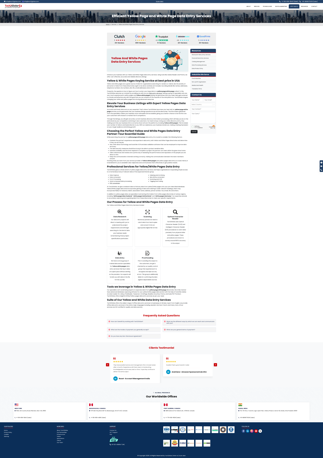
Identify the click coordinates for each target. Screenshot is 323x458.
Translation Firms (197, 89)
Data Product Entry (197, 68)
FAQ (111, 434)
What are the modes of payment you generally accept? (130, 330)
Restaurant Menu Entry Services (201, 55)
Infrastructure (61, 434)
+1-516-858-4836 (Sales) (98, 417)
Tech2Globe (168, 455)
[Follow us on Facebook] (243, 431)
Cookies (6, 434)
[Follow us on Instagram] (252, 431)
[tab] (133, 321)
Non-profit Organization (199, 82)
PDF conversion (115, 183)
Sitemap (6, 436)
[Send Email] (321, 166)
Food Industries (196, 78)
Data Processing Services (199, 65)
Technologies (267, 6)
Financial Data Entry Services (200, 58)
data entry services (155, 93)
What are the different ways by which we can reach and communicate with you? (190, 322)
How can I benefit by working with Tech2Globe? (127, 321)
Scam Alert (182, 455)
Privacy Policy (8, 432)
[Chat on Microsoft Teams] (321, 162)
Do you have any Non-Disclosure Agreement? (126, 336)
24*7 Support (114, 432)
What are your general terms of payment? (180, 330)
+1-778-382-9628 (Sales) (173, 417)
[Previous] (107, 364)
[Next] (215, 364)
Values (59, 436)
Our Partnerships (62, 432)
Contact (314, 6)
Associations (60, 438)
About (248, 6)
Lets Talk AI (294, 6)
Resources (304, 6)
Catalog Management (198, 61)
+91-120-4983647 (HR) (118, 444)
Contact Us (113, 430)
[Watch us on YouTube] (256, 431)
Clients (59, 440)
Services (256, 6)
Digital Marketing (281, 6)
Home (108, 24)
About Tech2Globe (62, 430)
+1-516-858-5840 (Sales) (289, 1)
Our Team (60, 442)
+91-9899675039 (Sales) (310, 1)
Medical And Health (197, 85)
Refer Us (175, 455)
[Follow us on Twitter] (260, 431)
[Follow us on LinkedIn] (247, 431)
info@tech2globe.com (13, 1)
